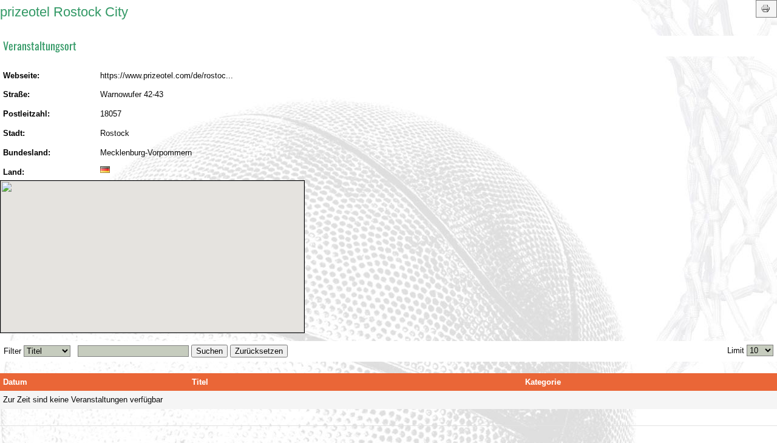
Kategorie (543, 382)
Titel (200, 382)
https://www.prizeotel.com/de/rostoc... (166, 75)
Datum (15, 382)
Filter (12, 351)
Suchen (209, 351)
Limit (735, 350)
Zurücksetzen (259, 351)
